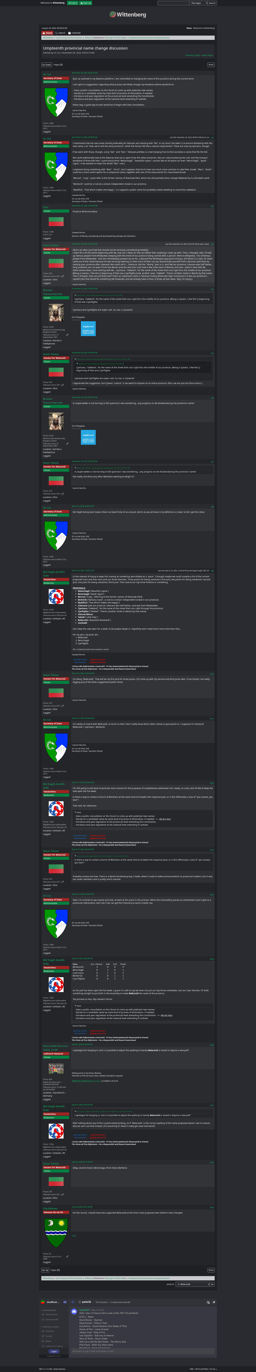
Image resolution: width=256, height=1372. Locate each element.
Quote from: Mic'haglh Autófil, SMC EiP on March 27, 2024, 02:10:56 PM (102, 856)
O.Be (74, 1235)
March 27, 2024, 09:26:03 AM (83, 718)
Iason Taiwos (51, 245)
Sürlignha (86, 1081)
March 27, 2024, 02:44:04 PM (83, 894)
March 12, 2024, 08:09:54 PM (83, 506)
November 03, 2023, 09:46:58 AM (85, 137)
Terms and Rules (201, 1369)
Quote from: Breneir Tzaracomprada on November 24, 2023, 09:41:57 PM (103, 468)
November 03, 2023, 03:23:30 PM (84, 244)
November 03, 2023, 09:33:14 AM (85, 73)
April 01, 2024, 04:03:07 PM (82, 1044)
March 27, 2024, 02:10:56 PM (83, 782)
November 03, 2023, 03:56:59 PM (84, 288)
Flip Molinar (50, 1208)
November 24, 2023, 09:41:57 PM (84, 397)
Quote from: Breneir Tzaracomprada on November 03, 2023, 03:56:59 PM (103, 359)
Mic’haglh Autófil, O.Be (115, 37)
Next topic (207, 55)
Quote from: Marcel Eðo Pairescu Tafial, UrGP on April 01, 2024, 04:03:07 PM (104, 1111)
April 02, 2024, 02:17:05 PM (82, 1162)
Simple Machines (59, 1369)
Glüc (46, 207)
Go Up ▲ (213, 1369)
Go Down (46, 64)
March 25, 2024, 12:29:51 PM (83, 570)
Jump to (170, 1284)
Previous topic (192, 55)
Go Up (45, 1270)
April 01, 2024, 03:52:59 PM (82, 958)
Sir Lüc (47, 74)
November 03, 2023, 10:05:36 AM (85, 206)
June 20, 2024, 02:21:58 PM (82, 1207)
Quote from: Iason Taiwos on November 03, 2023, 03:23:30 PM (99, 295)
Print (211, 64)
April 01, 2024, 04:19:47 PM (82, 1105)
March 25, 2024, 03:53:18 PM (83, 673)
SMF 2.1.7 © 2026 (45, 1369)
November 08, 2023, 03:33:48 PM (84, 352)
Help (191, 1369)
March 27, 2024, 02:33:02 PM (83, 849)
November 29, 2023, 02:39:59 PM (84, 461)
